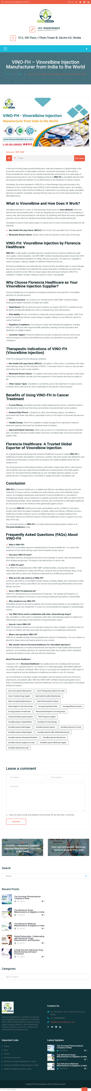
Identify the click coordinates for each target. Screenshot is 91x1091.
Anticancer (10, 152)
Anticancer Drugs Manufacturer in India (20, 1061)
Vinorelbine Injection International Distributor (23, 737)
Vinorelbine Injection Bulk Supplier (19, 727)
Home (7, 74)
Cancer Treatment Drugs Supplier (19, 696)
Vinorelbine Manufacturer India (18, 748)
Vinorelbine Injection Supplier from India (21, 742)
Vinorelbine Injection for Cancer (70, 727)
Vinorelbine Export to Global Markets (20, 722)
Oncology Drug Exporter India (47, 706)
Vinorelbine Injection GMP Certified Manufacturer (53, 732)
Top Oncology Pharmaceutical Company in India (27, 897)
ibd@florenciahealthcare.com (62, 1022)
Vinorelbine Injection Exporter (45, 727)
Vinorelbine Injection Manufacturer (54, 737)
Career (6, 1054)
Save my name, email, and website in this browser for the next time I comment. (42, 815)
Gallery (7, 1046)
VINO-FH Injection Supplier (47, 717)
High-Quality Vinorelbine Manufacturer (48, 696)
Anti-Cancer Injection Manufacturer (20, 691)
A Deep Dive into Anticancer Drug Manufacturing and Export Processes (28, 952)
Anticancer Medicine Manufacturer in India (21, 1065)
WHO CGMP (20, 152)
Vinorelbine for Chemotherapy (47, 722)
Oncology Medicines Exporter (72, 706)
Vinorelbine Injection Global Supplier (20, 732)
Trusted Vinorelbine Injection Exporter (20, 717)
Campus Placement (12, 1057)
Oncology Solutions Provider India (19, 711)
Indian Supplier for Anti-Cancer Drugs (20, 706)
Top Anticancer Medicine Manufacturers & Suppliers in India (29, 925)
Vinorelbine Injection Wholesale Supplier (53, 742)
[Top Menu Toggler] (5, 48)
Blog (19, 74)
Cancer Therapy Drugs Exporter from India (50, 691)
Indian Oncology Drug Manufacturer (20, 701)
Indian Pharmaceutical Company (47, 701)
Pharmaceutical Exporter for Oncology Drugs (50, 711)
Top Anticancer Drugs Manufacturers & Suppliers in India (29, 911)
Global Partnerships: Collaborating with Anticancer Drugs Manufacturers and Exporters (29, 938)
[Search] (86, 876)
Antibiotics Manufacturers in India (17, 1069)
